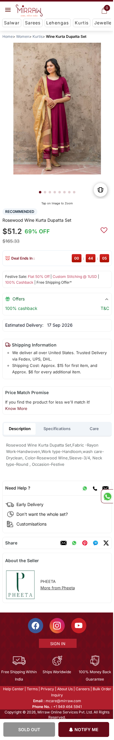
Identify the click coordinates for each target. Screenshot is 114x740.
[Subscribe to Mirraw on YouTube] (78, 625)
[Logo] (29, 11)
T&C (104, 308)
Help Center (12, 689)
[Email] (105, 488)
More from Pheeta (57, 587)
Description (20, 428)
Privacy (47, 689)
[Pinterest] (84, 543)
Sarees (33, 22)
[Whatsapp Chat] (107, 496)
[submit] (103, 229)
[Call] (94, 488)
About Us (64, 689)
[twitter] (106, 543)
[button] (40, 192)
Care (94, 428)
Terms (31, 689)
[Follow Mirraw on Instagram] (56, 625)
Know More (16, 408)
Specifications (57, 428)
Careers (82, 689)
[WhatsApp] (84, 488)
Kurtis (82, 22)
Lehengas (57, 22)
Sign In (57, 643)
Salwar (11, 22)
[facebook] (95, 543)
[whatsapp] (74, 543)
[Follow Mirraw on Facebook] (35, 625)
